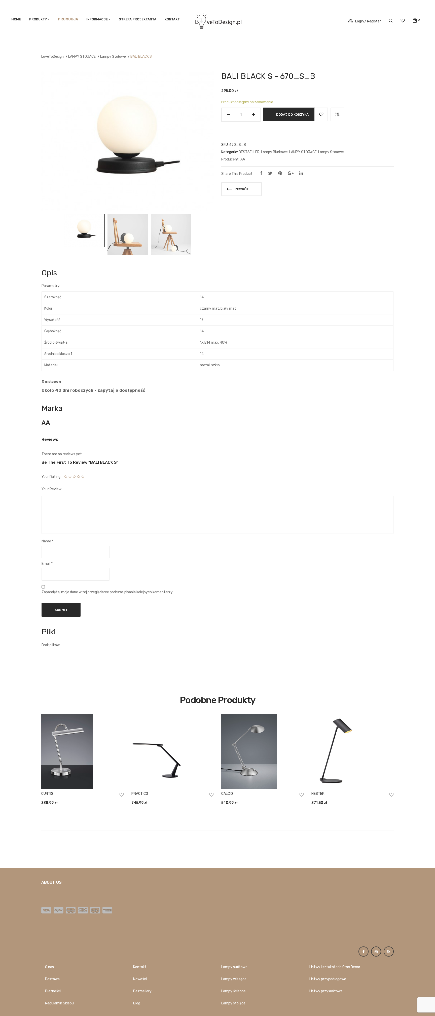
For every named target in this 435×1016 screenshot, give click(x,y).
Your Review (51, 489)
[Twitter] (270, 173)
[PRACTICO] (172, 751)
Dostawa (52, 979)
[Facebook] (261, 173)
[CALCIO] (262, 751)
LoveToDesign (52, 56)
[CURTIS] (82, 751)
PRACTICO (139, 794)
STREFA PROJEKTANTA (137, 19)
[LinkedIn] (301, 173)
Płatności (53, 991)
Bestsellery (142, 991)
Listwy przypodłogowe (327, 979)
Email (47, 564)
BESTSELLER (249, 152)
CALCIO (227, 794)
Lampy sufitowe (234, 967)
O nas (49, 967)
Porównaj (337, 114)
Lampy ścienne (233, 991)
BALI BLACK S (141, 56)
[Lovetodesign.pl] (217, 20)
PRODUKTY (38, 19)
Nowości (140, 979)
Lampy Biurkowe (274, 152)
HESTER (317, 794)
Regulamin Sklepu (59, 1003)
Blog (136, 1003)
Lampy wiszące (233, 979)
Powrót (241, 189)
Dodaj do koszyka (292, 114)
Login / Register (368, 21)
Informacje (97, 19)
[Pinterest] (280, 173)
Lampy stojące (233, 1003)
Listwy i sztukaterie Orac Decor (334, 967)
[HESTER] (352, 751)
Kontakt (172, 19)
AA (242, 159)
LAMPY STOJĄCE (82, 56)
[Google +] (291, 173)
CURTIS (47, 794)
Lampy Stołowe (113, 56)
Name (47, 541)
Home (16, 19)
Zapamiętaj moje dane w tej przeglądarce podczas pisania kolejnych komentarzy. (107, 592)
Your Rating (51, 477)
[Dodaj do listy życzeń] (321, 114)
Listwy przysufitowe (326, 991)
